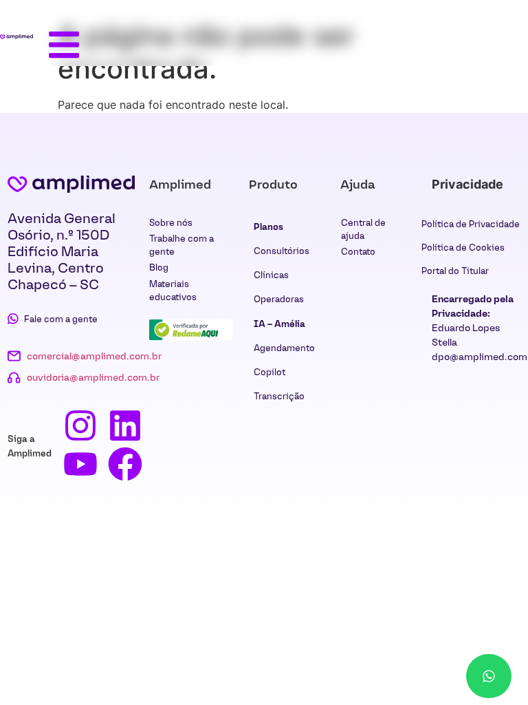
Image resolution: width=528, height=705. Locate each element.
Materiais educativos (173, 290)
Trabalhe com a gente (181, 245)
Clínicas (271, 275)
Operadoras (279, 299)
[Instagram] (80, 425)
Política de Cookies (463, 247)
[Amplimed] (71, 184)
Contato (358, 251)
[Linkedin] (125, 425)
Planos (268, 227)
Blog (158, 267)
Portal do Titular (455, 271)
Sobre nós (170, 223)
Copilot (269, 372)
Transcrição (279, 396)
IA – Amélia (279, 324)
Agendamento (284, 348)
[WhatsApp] (489, 676)
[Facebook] (125, 464)
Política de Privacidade (470, 224)
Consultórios (281, 251)
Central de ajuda (363, 229)
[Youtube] (80, 464)
